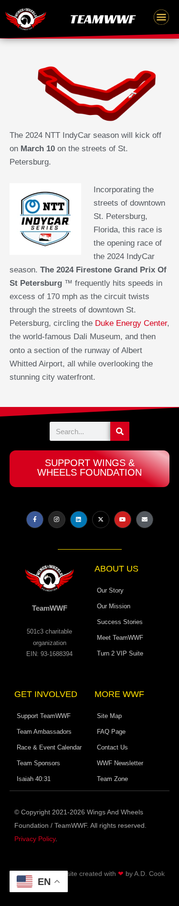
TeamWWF (102, 18)
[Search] (119, 431)
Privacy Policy (34, 839)
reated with (99, 873)
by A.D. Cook (145, 873)
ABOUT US (116, 568)
